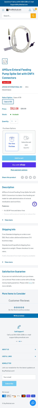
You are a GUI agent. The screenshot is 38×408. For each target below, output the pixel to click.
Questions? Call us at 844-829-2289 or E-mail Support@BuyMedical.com (19, 3)
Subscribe (9, 383)
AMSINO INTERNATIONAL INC (12, 87)
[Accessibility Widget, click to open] (34, 204)
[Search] (33, 15)
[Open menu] (3, 10)
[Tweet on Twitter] (30, 177)
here (31, 283)
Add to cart (19, 158)
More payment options (19, 170)
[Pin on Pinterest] (26, 177)
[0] (34, 10)
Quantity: (5, 121)
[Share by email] (34, 177)
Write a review (19, 316)
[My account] (30, 10)
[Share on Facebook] (22, 177)
